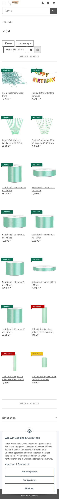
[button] (42, 3)
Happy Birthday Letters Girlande (43, 94)
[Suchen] (53, 11)
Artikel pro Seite (14, 49)
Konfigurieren (29, 480)
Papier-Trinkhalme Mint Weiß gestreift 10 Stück (43, 142)
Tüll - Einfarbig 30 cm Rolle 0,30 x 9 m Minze (13, 378)
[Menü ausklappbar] (3, 2)
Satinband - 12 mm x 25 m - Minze (43, 189)
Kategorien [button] (9, 418)
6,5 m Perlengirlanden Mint (12, 94)
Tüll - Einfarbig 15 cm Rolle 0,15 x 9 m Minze (42, 331)
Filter (9, 43)
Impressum (10, 464)
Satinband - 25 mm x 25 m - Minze (13, 236)
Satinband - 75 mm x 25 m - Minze (13, 331)
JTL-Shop (34, 495)
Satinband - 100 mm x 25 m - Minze (14, 189)
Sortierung (23, 43)
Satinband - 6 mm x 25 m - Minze (44, 283)
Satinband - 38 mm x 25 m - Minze (43, 236)
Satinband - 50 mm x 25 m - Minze (13, 283)
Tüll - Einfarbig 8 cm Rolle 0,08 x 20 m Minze (44, 378)
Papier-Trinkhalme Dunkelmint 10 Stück (12, 142)
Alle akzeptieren (29, 471)
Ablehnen (29, 488)
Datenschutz (24, 464)
